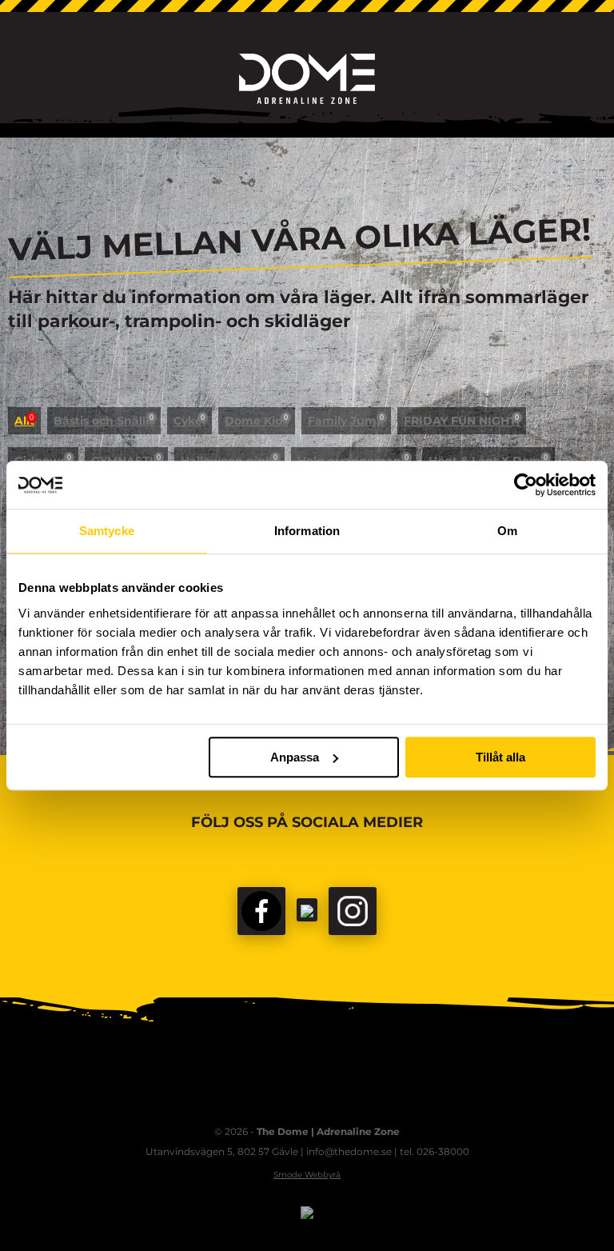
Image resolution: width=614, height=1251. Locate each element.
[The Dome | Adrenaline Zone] (307, 79)
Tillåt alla (500, 757)
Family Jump (346, 421)
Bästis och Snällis (104, 421)
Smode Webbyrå (307, 1174)
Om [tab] (507, 531)
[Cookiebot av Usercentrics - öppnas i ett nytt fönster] (526, 485)
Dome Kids (257, 421)
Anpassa (294, 757)
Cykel (189, 421)
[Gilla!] (261, 911)
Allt (24, 421)
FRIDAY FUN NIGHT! (462, 421)
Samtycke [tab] (106, 531)
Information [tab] (307, 531)
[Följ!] (307, 909)
